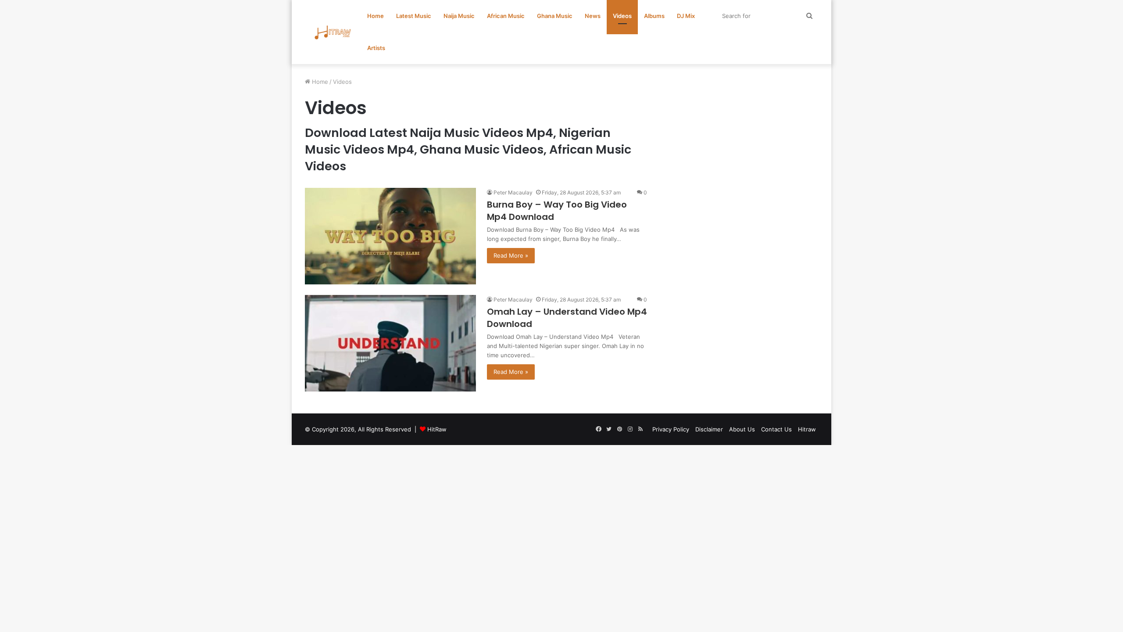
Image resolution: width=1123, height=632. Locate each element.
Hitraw (807, 429)
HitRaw (437, 429)
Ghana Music (554, 15)
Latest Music (413, 15)
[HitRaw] (333, 32)
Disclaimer (709, 429)
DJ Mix (686, 15)
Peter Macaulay (513, 192)
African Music (506, 15)
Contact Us (776, 429)
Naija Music (459, 15)
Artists (376, 47)
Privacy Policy (670, 429)
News (593, 15)
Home (375, 15)
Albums (654, 15)
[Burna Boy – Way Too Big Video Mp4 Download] (390, 236)
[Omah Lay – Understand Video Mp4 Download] (390, 343)
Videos (622, 15)
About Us (742, 429)
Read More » (511, 255)
